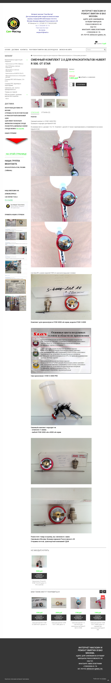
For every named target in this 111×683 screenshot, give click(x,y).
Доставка (15, 49)
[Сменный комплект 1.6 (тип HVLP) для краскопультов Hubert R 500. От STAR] (78, 603)
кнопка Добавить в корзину (39, 576)
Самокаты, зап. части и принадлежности (12, 88)
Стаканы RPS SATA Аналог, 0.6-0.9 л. (15, 80)
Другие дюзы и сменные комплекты (12, 70)
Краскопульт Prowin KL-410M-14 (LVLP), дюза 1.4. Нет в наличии (39, 583)
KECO (7, 98)
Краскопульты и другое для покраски (13, 60)
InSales (104, 679)
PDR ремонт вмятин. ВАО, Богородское (43, 49)
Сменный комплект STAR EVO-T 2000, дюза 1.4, (59, 623)
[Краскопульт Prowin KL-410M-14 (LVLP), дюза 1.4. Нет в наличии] (39, 561)
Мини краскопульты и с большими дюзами (15, 76)
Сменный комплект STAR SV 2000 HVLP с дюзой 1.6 (39, 623)
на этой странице (16, 154)
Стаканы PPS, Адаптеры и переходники (13, 84)
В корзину (81, 84)
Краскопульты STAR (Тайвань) (14, 64)
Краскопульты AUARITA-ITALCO (14, 73)
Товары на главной (11, 92)
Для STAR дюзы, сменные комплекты (13, 66)
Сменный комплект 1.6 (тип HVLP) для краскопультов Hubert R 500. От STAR (78, 625)
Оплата (7, 49)
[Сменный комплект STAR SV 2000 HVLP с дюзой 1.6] (39, 603)
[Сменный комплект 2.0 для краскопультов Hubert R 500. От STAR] (36, 103)
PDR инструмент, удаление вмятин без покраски (13, 95)
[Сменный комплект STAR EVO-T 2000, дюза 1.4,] (58, 603)
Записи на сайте (65, 49)
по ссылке (20, 128)
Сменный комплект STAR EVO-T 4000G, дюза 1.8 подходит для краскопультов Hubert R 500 (98, 626)
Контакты (24, 49)
